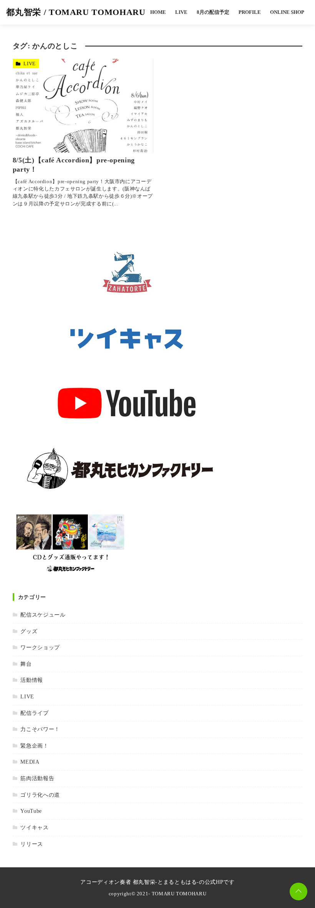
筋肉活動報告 (37, 778)
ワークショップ (40, 647)
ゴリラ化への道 (40, 795)
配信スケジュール (42, 615)
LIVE (181, 12)
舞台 (26, 664)
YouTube (30, 811)
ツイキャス (34, 827)
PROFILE (250, 12)
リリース (31, 844)
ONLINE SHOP (287, 12)
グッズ (28, 631)
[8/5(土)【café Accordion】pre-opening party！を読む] (83, 105)
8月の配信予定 (213, 12)
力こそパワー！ (40, 729)
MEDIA (29, 762)
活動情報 (31, 680)
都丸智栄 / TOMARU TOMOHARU (75, 12)
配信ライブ (34, 713)
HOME (158, 12)
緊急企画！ (34, 746)
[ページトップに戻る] (298, 891)
